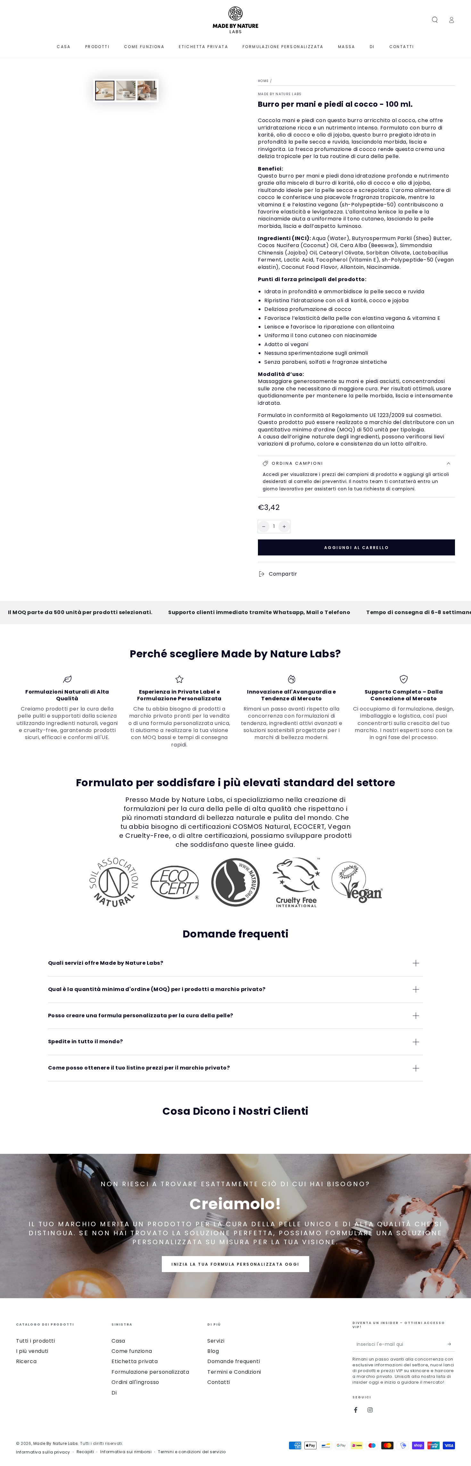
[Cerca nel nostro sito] (434, 20)
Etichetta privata (135, 1361)
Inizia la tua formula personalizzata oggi (235, 1264)
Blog (213, 1351)
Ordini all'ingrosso (135, 1382)
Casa (118, 1341)
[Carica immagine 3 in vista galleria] (147, 90)
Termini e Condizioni (234, 1372)
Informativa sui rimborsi (126, 1451)
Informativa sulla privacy (43, 1452)
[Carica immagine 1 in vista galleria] (104, 90)
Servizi (215, 1341)
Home (263, 81)
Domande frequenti (233, 1361)
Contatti (218, 1382)
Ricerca (26, 1361)
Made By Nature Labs (280, 94)
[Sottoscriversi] (451, 1344)
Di (114, 1392)
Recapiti (85, 1451)
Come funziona (132, 1351)
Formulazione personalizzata (150, 1372)
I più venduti (32, 1351)
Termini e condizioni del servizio (192, 1451)
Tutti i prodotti (35, 1341)
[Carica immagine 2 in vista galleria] (126, 90)
